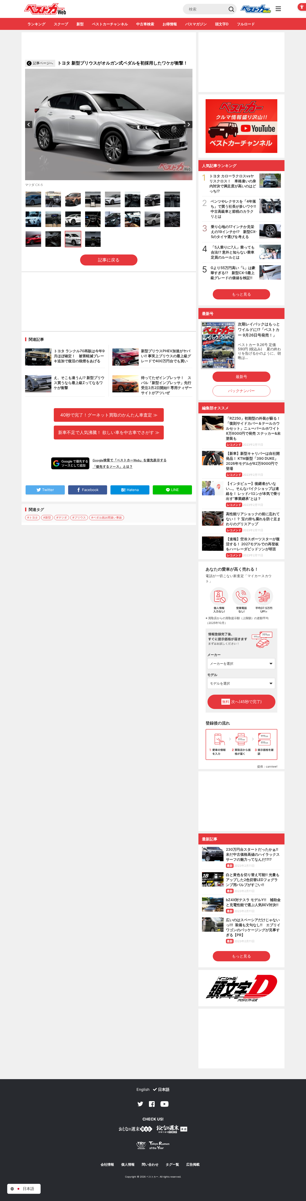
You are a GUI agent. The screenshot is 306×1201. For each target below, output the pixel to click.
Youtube (164, 1104)
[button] (28, 124)
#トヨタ (32, 517)
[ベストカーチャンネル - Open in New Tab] (241, 126)
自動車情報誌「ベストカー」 (45, 9)
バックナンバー (241, 390)
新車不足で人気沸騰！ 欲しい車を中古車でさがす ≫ (108, 432)
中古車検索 (145, 24)
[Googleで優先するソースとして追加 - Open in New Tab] (70, 463)
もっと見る (241, 294)
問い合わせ (150, 1164)
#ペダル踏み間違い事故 (106, 517)
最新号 (241, 376)
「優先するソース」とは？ (113, 466)
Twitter (140, 1104)
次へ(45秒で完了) (242, 701)
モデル (212, 675)
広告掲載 (193, 1164)
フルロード (246, 24)
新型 (80, 24)
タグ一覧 (172, 1164)
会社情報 (107, 1164)
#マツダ (61, 517)
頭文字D (222, 24)
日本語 (163, 1089)
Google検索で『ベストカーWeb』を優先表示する (130, 460)
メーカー (214, 655)
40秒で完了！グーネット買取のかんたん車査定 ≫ (109, 414)
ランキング (36, 24)
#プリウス (79, 517)
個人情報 (128, 1164)
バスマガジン (196, 24)
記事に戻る (109, 259)
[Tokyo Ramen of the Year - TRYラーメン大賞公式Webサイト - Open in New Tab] (153, 1146)
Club (256, 9)
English (143, 1089)
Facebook (152, 1104)
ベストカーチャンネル (110, 24)
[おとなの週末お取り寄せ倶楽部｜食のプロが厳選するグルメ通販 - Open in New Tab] (135, 1130)
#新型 (47, 517)
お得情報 (170, 24)
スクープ (61, 24)
